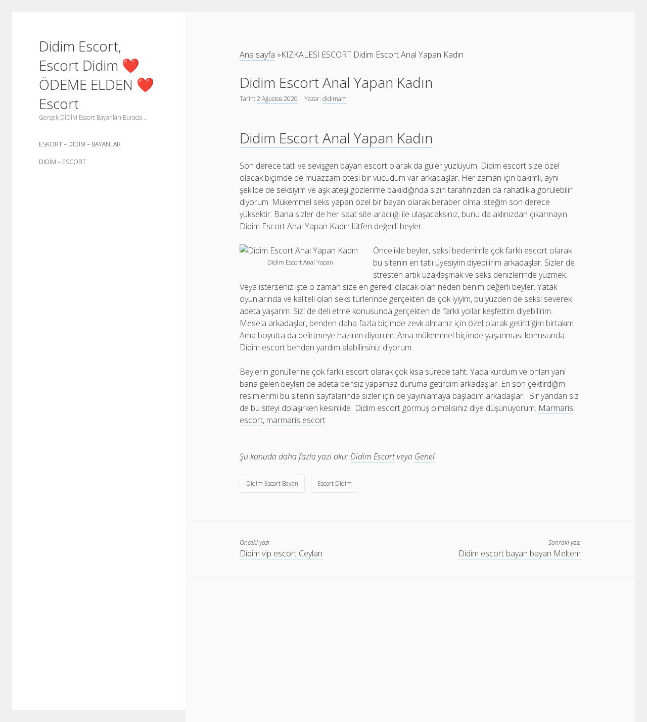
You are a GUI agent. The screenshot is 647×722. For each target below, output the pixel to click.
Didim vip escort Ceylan (281, 553)
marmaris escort (296, 420)
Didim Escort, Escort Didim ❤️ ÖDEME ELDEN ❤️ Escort (96, 74)
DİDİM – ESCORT (62, 162)
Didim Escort (372, 456)
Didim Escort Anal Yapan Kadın (336, 137)
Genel (424, 456)
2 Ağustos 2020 (277, 98)
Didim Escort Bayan (272, 483)
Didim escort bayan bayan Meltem (519, 553)
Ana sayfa (257, 54)
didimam (334, 98)
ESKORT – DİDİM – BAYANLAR (80, 144)
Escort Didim (334, 483)
